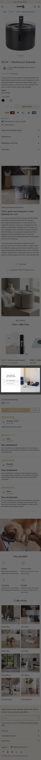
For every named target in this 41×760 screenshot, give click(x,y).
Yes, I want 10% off (11, 380)
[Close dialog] (39, 369)
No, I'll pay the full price (10, 383)
